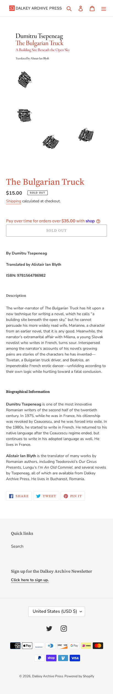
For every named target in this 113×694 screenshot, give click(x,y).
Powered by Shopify (79, 676)
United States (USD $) (55, 611)
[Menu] (103, 8)
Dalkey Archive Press (47, 676)
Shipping (13, 201)
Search (17, 546)
